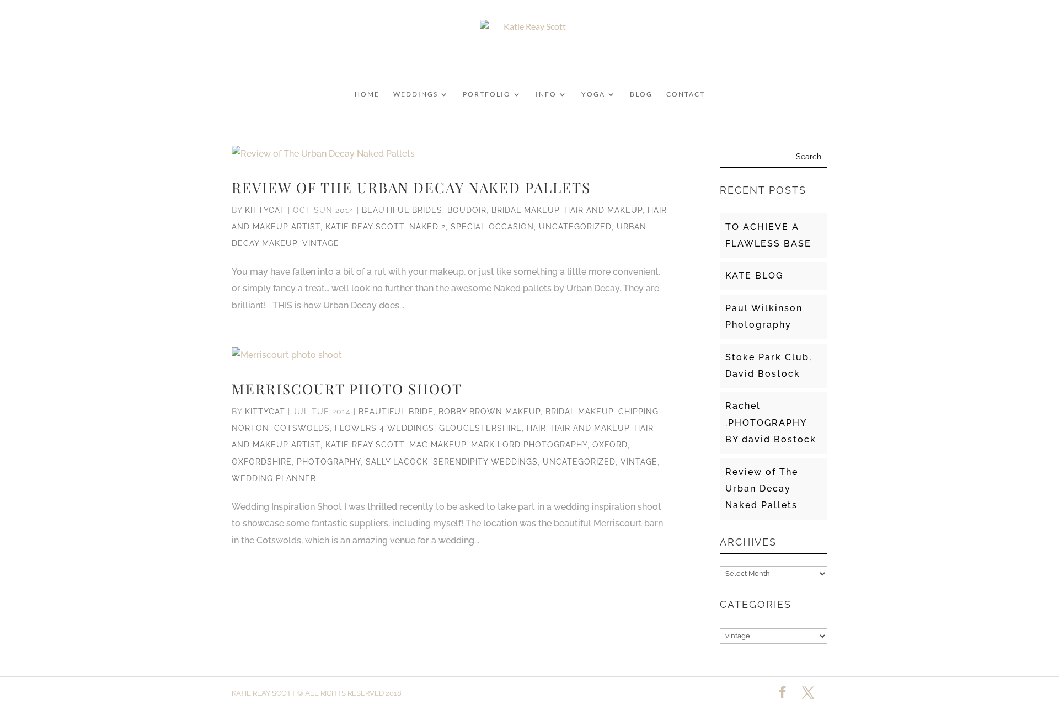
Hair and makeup (603, 210)
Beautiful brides (402, 210)
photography (329, 461)
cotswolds (302, 428)
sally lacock (397, 461)
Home (367, 94)
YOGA (593, 94)
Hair (536, 428)
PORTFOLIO (487, 94)
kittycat (265, 210)
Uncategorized (575, 226)
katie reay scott (364, 226)
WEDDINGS (415, 94)
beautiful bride (396, 411)
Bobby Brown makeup (489, 411)
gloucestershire (480, 428)
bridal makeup (525, 210)
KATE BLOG (754, 275)
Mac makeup (437, 444)
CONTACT (685, 94)
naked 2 (427, 226)
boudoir (466, 210)
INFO (546, 94)
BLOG (641, 94)
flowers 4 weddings (384, 428)
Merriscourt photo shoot (347, 388)
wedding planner (274, 478)
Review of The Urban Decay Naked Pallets (411, 187)
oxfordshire (262, 461)
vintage (320, 243)
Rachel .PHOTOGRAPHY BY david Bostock (770, 423)
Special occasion (492, 226)
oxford (610, 444)
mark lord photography (529, 444)
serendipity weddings (485, 461)
